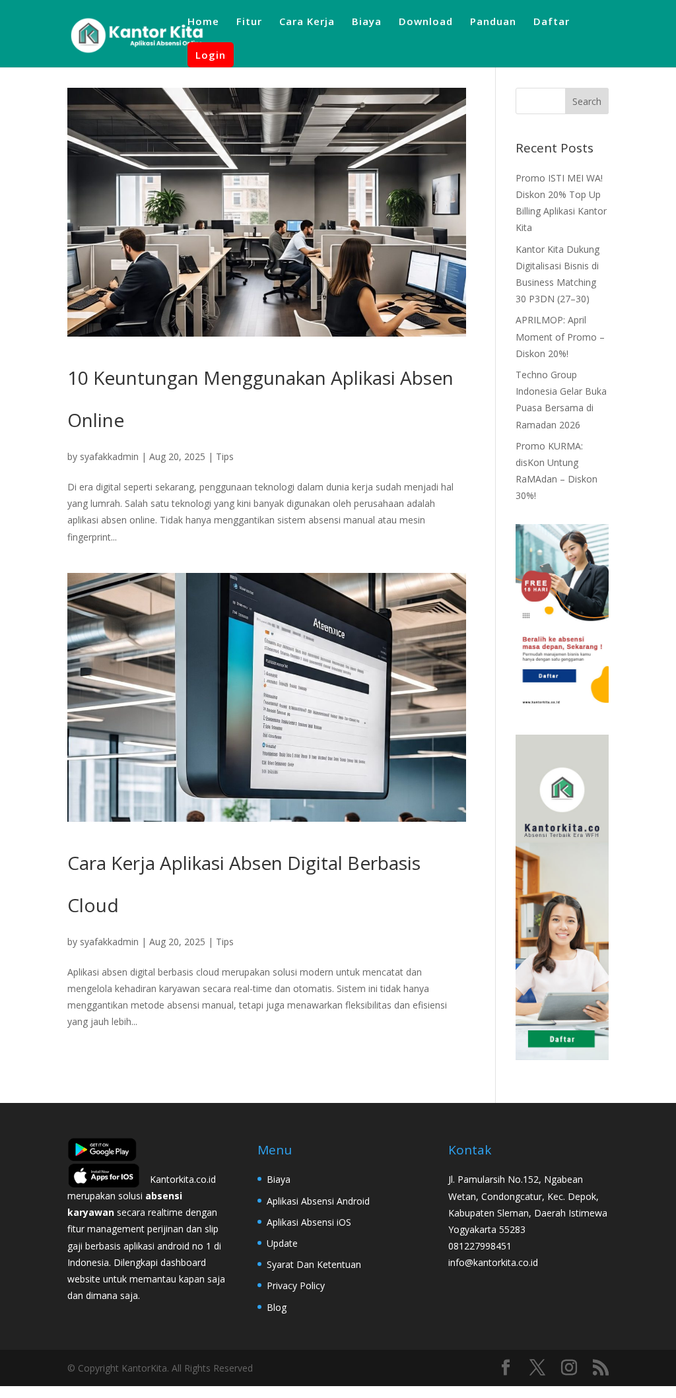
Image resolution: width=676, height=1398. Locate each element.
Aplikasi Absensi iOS (309, 1222)
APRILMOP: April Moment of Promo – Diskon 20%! (560, 336)
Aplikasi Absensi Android (318, 1201)
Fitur (249, 22)
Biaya (367, 22)
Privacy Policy (296, 1285)
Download (426, 22)
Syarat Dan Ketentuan (314, 1264)
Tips (225, 456)
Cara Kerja (307, 22)
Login (210, 54)
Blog (277, 1307)
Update (282, 1243)
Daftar (551, 22)
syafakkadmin (109, 456)
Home (203, 22)
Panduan (493, 22)
